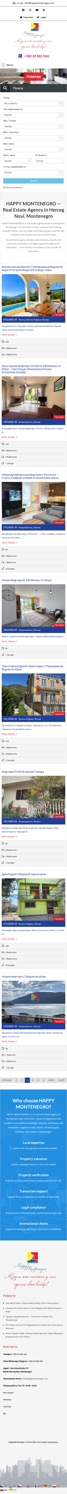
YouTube (7, 1406)
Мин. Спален (9, 120)
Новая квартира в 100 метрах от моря (26, 580)
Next (51, 1080)
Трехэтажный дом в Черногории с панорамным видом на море (32, 667)
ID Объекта (40, 155)
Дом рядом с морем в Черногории (24, 874)
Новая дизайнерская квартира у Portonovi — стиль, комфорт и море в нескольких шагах (30, 476)
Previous (7, 1080)
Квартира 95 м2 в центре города (23, 771)
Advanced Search (13, 187)
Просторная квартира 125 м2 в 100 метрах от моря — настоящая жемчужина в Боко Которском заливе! (31, 369)
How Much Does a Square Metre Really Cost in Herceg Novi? (32, 1303)
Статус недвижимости (14, 167)
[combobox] (33, 103)
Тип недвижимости (13, 109)
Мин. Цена (8, 143)
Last (61, 1080)
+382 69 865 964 (36, 56)
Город (6, 97)
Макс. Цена (9, 155)
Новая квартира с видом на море (24, 976)
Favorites (28, 17)
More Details (8, 334)
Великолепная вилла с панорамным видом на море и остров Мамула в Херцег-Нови (32, 268)
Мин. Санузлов (11, 132)
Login (43, 17)
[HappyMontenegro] (33, 37)
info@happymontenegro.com (39, 3)
